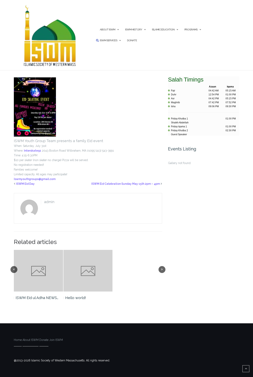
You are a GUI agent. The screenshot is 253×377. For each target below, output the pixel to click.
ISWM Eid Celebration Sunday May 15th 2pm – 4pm (125, 183)
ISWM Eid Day (25, 183)
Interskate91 (32, 150)
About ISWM (107, 29)
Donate (132, 40)
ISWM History (133, 29)
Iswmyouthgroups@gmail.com (35, 179)
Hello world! (75, 298)
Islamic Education (163, 29)
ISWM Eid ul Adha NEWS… (37, 298)
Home (18, 339)
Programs (190, 29)
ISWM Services (108, 40)
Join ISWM (56, 339)
